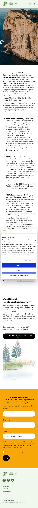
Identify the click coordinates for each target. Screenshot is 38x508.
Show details (28, 260)
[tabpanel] (19, 36)
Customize (18, 270)
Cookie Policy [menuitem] (23, 502)
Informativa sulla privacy (14, 447)
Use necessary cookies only (19, 275)
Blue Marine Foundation (25, 281)
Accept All (19, 265)
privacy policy (27, 452)
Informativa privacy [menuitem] (13, 502)
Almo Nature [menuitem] (7, 491)
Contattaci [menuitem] (5, 502)
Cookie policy (16, 254)
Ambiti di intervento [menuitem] (6, 487)
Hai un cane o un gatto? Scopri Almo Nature (19, 336)
